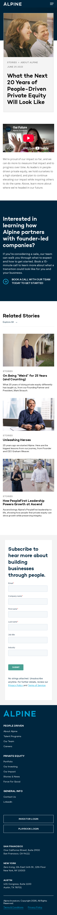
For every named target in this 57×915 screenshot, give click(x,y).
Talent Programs (12, 736)
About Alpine (10, 731)
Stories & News (11, 776)
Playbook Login (28, 829)
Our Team (8, 741)
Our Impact (9, 771)
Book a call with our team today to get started (31, 281)
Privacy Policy (15, 685)
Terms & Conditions (13, 907)
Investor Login (28, 819)
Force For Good (11, 781)
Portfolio (8, 761)
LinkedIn (7, 801)
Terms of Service (36, 685)
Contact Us (9, 796)
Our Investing (10, 766)
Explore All (10, 322)
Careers (7, 746)
